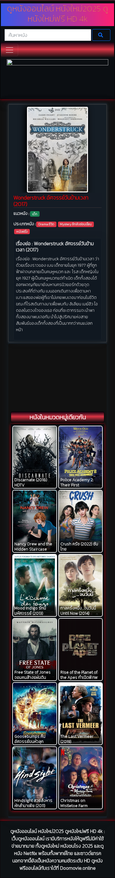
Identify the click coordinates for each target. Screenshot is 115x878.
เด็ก (34, 213)
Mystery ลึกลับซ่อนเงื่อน (76, 224)
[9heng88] (57, 78)
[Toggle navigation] (9, 50)
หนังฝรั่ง (22, 231)
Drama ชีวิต (46, 224)
